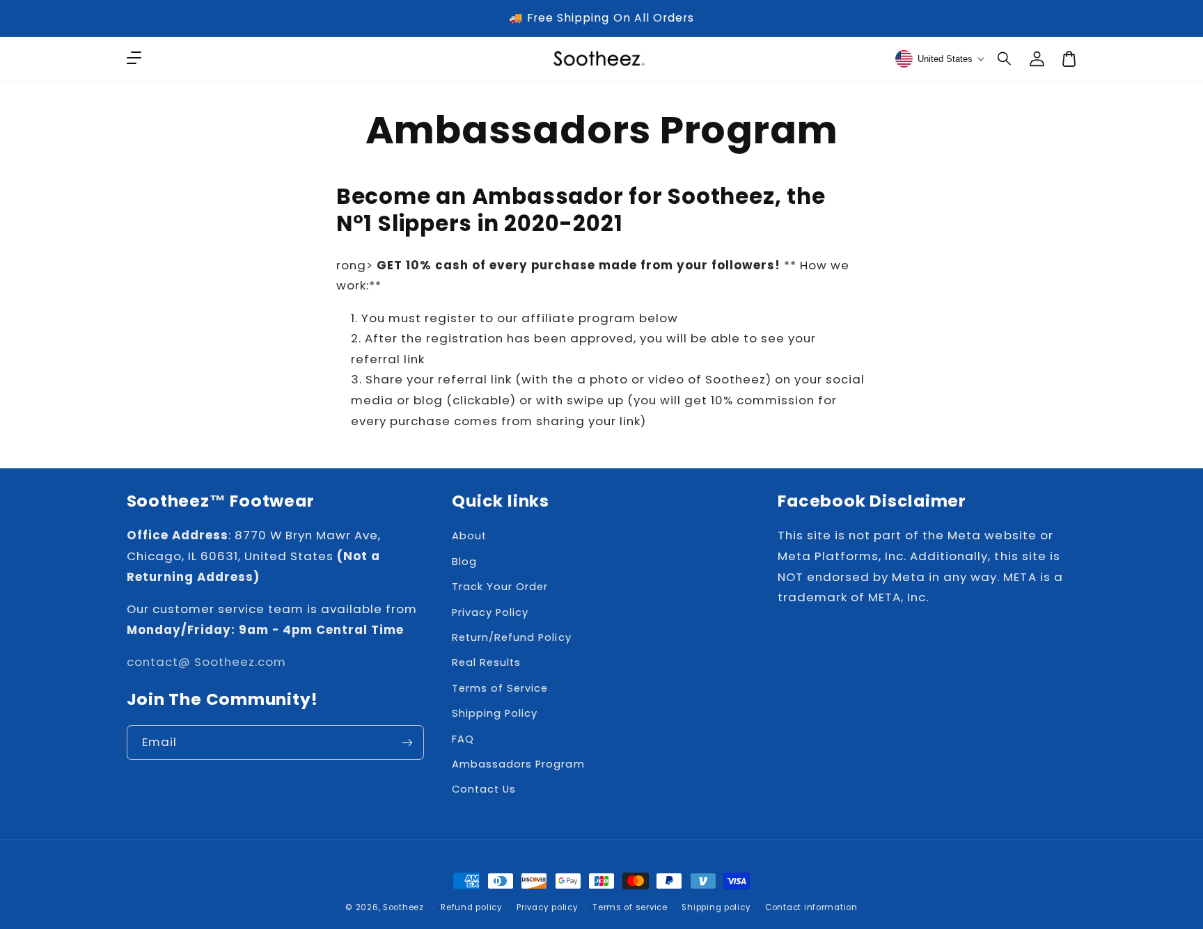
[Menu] (134, 58)
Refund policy (472, 907)
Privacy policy (547, 907)
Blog (464, 562)
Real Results (486, 662)
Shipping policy (716, 907)
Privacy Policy (490, 612)
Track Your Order (500, 587)
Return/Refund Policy (511, 637)
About (469, 536)
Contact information (811, 907)
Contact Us (484, 789)
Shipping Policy (494, 713)
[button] (1005, 58)
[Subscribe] (407, 742)
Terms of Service (500, 688)
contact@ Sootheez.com (206, 661)
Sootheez (403, 907)
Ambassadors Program (518, 764)
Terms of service (630, 907)
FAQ (463, 739)
